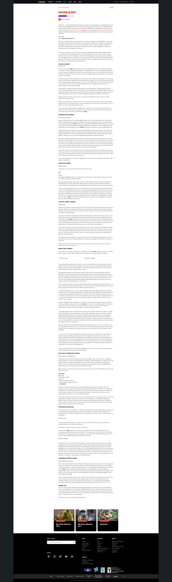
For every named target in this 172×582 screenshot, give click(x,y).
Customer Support (79, 576)
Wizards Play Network (102, 548)
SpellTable (114, 552)
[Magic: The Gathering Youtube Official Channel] (66, 556)
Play (64, 1)
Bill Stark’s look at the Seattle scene (78, 30)
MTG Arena (58, 1)
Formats (84, 546)
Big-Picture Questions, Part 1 (86, 526)
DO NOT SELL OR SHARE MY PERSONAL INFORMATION (98, 576)
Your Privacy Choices (108, 576)
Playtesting (108, 526)
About (98, 541)
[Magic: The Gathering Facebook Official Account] (48, 556)
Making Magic (65, 7)
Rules (83, 548)
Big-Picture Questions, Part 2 (64, 526)
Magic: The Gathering (117, 541)
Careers (99, 545)
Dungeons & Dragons (87, 560)
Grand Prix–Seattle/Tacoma (105, 30)
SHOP (75, 1)
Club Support (85, 543)
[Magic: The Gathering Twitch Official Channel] (60, 556)
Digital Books (85, 545)
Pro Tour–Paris (106, 482)
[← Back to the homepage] (41, 1)
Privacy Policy (70, 576)
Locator (116, 1)
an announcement (100, 325)
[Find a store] (74, 542)
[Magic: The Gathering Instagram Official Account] (72, 556)
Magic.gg (114, 545)
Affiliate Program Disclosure (101, 550)
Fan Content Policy (89, 576)
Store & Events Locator (118, 546)
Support (99, 546)
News (80, 1)
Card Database (124, 1)
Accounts (132, 1)
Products (50, 1)
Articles (84, 541)
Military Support (86, 550)
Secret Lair (115, 550)
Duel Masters (85, 562)
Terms (51, 576)
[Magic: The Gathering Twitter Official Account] (54, 556)
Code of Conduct (60, 576)
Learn (69, 1)
